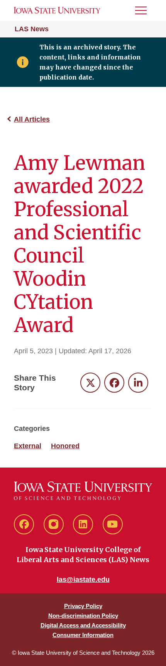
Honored (65, 446)
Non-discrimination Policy (83, 615)
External (27, 446)
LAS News (32, 29)
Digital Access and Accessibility (83, 625)
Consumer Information (83, 635)
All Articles (32, 119)
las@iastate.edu (83, 579)
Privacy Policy (83, 606)
